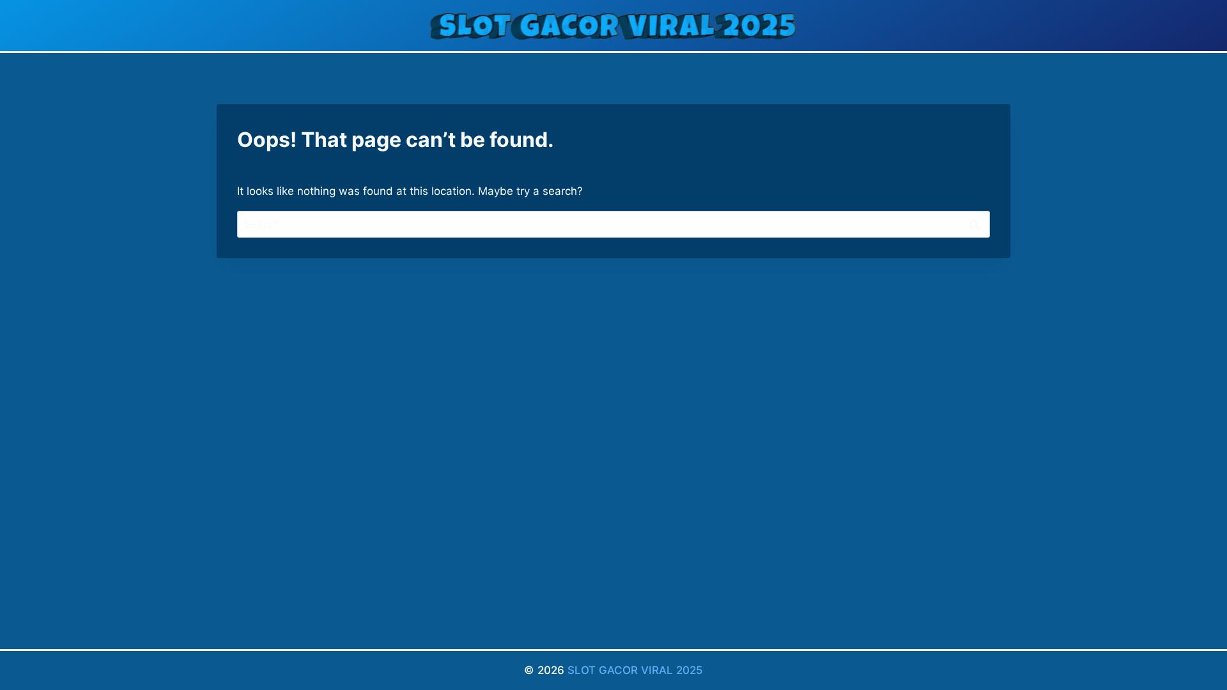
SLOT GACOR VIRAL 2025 (635, 670)
